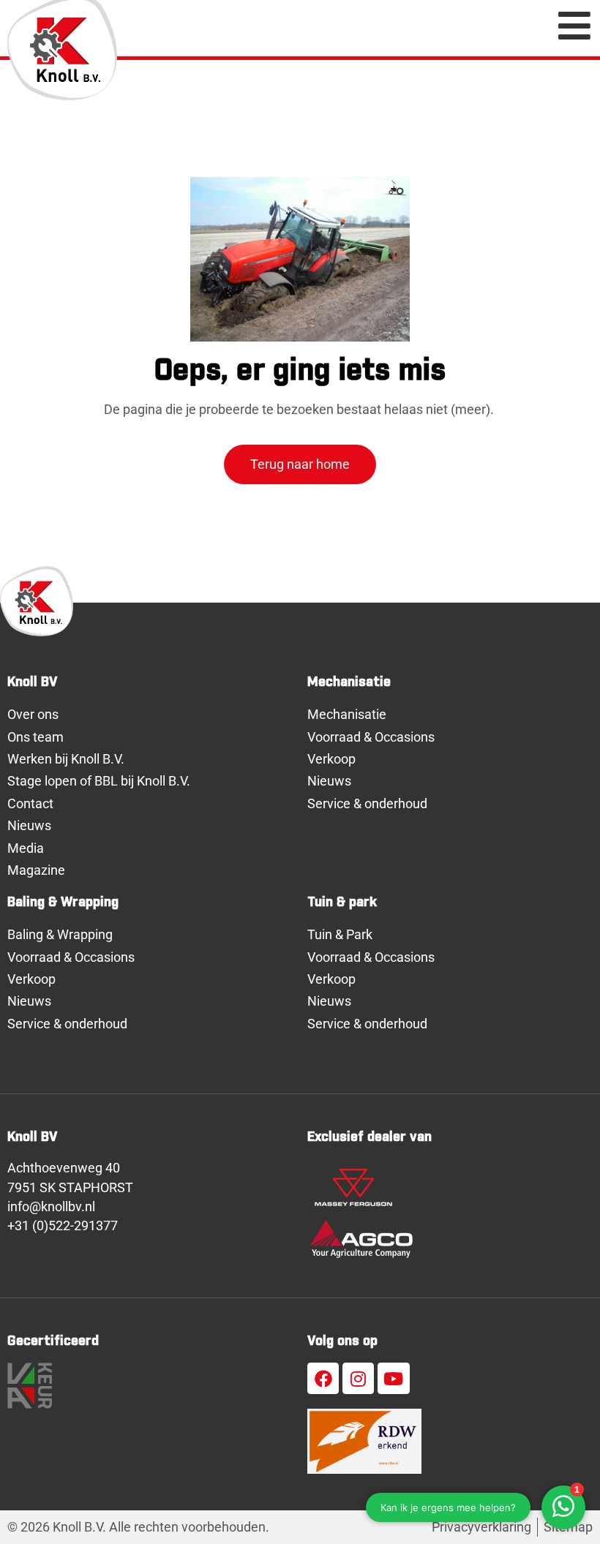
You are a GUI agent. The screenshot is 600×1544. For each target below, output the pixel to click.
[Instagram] (358, 1378)
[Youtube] (393, 1378)
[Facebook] (323, 1378)
